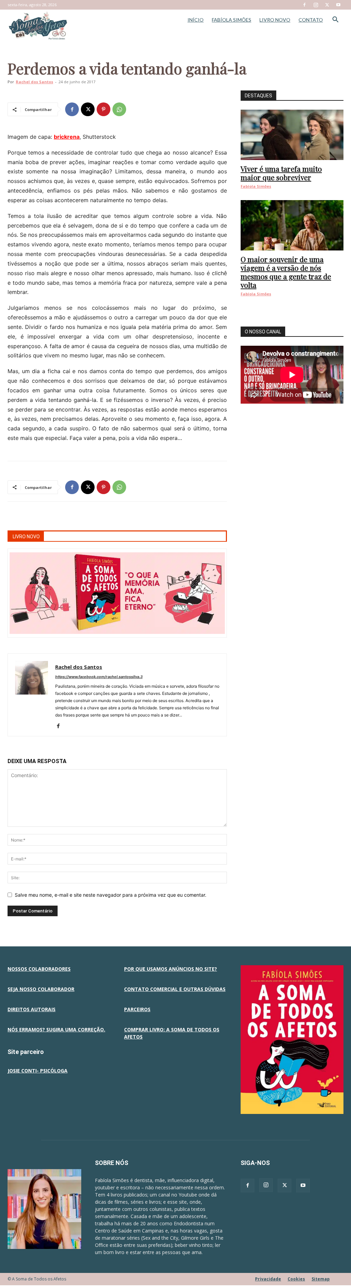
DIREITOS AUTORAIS (32, 1009)
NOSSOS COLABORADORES (39, 969)
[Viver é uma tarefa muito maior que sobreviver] (292, 135)
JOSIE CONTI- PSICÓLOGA (38, 1070)
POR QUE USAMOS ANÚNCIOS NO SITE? (170, 969)
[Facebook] (304, 5)
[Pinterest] (103, 109)
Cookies (296, 1279)
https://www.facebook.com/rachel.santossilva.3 (99, 676)
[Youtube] (338, 5)
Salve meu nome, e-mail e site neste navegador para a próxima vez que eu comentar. (110, 895)
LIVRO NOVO (274, 20)
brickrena (67, 136)
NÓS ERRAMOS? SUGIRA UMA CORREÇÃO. (56, 1029)
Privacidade (268, 1279)
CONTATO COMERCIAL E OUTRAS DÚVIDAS (175, 989)
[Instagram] (316, 5)
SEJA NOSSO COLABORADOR (41, 989)
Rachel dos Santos (34, 81)
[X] (327, 5)
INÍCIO (195, 20)
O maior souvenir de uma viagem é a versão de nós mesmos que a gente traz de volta (286, 272)
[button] (335, 20)
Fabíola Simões (256, 186)
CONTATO (311, 20)
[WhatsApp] (119, 109)
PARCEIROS (137, 1009)
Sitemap (321, 1279)
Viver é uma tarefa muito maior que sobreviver (281, 173)
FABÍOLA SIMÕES (231, 20)
